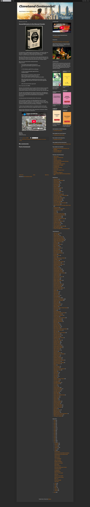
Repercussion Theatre (57, 358)
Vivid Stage (55, 408)
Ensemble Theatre (57, 282)
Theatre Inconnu (56, 396)
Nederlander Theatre (57, 326)
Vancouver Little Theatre (58, 406)
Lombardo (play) (56, 192)
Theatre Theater (56, 397)
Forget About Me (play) (57, 187)
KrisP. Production (57, 311)
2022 (55, 426)
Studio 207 (55, 377)
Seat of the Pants (57, 367)
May (55, 484)
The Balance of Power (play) (58, 208)
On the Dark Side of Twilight (58, 165)
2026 (55, 420)
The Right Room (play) (57, 216)
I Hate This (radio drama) (58, 191)
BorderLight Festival (57, 250)
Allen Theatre (56, 234)
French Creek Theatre (57, 289)
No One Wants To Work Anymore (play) (60, 195)
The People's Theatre (57, 389)
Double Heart (56, 186)
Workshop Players (57, 412)
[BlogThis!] (34, 138)
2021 (55, 427)
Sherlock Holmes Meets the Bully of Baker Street (62, 205)
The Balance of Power (57, 160)
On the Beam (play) (57, 196)
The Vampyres (56, 219)
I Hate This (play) (56, 190)
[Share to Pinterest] (37, 138)
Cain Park (55, 256)
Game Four (56, 474)
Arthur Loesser (57, 457)
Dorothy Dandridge (57, 480)
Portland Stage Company (58, 346)
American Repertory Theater (59, 238)
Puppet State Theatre (57, 352)
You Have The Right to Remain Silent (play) (61, 228)
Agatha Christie (57, 455)
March (56, 487)
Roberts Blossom (57, 465)
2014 (55, 437)
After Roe (55, 158)
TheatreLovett (56, 399)
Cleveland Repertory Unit (58, 271)
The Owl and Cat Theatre (58, 388)
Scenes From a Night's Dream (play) (60, 202)
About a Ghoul (56, 156)
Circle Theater (56, 266)
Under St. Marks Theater (58, 404)
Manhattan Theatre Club (58, 320)
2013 (55, 439)
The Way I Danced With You (58, 221)
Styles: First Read (57, 460)
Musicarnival (56, 322)
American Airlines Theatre (58, 236)
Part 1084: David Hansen (58, 130)
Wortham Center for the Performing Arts (61, 413)
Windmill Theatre (56, 411)
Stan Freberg (56, 464)
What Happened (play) (57, 227)
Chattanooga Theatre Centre (58, 264)
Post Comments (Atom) (28, 176)
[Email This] (32, 138)
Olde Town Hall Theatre (58, 335)
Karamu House (57, 451)
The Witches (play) (57, 222)
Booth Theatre (56, 249)
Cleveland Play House (57, 269)
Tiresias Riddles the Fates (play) (59, 226)
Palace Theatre (56, 338)
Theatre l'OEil (56, 398)
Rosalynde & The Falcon (58, 139)
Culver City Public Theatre (58, 276)
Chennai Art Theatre (57, 265)
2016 (55, 434)
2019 (55, 430)
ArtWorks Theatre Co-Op (58, 241)
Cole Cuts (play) (56, 185)
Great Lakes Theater (57, 297)
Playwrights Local (57, 343)
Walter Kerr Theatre (57, 409)
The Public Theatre (57, 391)
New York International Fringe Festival (60, 328)
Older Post (47, 174)
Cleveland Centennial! (37, 6)
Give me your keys (57, 295)
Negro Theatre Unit (57, 327)
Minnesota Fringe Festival (58, 321)
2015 (55, 436)
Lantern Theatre (56, 316)
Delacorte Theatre (57, 277)
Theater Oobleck (56, 393)
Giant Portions (56, 292)
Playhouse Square (57, 342)
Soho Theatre (56, 373)
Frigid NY (55, 290)
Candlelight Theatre (57, 259)
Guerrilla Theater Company (58, 300)
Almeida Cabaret (56, 235)
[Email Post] (31, 137)
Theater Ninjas (56, 392)
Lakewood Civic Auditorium (58, 315)
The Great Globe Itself (57, 162)
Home (34, 174)
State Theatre (56, 376)
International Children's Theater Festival (60, 307)
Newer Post (21, 174)
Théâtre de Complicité (57, 401)
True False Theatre (57, 403)
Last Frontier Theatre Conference (59, 317)
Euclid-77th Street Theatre (58, 284)
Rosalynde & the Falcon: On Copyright (61, 41)
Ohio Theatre (56, 331)
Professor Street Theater (58, 347)
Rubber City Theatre (57, 363)
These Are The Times (57, 223)
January (56, 490)
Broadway (55, 254)
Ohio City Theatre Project (58, 330)
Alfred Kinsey (24, 139)
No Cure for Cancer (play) (58, 194)
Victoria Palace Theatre (58, 407)
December (56, 443)
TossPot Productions (57, 402)
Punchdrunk (56, 351)
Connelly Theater (57, 274)
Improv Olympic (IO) (57, 305)
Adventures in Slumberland (58, 180)
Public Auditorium (57, 348)
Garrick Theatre (56, 291)
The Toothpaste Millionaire (58, 172)
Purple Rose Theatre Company (59, 353)
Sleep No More (56, 372)
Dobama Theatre (56, 279)
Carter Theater (56, 260)
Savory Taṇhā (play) (57, 201)
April (55, 486)
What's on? (56, 478)
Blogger (49, 499)
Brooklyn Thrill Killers (58, 461)
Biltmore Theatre (56, 246)
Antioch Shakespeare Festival (59, 240)
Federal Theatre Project (58, 285)
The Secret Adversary (57, 151)
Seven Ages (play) (57, 204)
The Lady (55, 212)
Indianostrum (56, 306)
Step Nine (55, 171)
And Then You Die (57, 182)
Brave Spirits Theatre (57, 251)
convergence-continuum (58, 416)
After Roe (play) (56, 181)
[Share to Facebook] (36, 138)
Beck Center (56, 245)
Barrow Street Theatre (57, 244)
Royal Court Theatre (57, 361)
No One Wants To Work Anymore (59, 163)
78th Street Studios (57, 233)
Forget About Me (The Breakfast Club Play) (61, 161)
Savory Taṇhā (56, 168)
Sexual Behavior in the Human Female (61, 454)
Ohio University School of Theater (59, 332)
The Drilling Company (57, 382)
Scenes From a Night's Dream (59, 170)
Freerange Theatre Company (59, 287)
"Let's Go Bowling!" (57, 458)
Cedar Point (56, 481)
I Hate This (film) (56, 189)
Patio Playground (57, 471)
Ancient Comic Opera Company (59, 239)
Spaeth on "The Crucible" (58, 475)
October (56, 446)
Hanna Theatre (56, 302)
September (57, 447)
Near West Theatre (57, 325)
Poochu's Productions (57, 345)
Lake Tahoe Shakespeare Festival (59, 312)
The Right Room (56, 166)
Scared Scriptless (57, 366)
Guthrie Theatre (56, 301)
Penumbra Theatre (57, 341)
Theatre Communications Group (59, 394)
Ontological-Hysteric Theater (59, 337)
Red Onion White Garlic (58, 199)
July (55, 450)
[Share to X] (35, 138)
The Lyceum (56, 386)
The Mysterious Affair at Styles (59, 135)
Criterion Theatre (57, 275)
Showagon (55, 371)
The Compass (56, 381)
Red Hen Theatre (56, 356)
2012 (55, 440)
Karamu (55, 310)
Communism (29, 139)
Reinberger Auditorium (58, 357)
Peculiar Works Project (58, 340)
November (56, 444)
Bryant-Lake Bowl (57, 255)
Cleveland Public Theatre (58, 270)
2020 (55, 429)
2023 (55, 424)
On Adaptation (56, 470)
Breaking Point (56, 184)
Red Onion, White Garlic (58, 150)
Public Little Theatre (57, 350)
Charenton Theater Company (59, 261)
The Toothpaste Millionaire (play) (59, 218)
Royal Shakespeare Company (59, 362)
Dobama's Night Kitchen (58, 280)
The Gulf (55, 211)
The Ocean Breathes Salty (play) (59, 214)
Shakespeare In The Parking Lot (59, 368)
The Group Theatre (57, 383)
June (56, 483)
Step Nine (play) (56, 207)
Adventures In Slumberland (58, 157)
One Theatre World (57, 336)
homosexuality (33, 139)
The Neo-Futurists (57, 387)
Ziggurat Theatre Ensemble (58, 414)
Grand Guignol (56, 296)
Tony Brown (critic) (57, 468)
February (56, 489)
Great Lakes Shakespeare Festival (60, 467)
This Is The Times (57, 224)
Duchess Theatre (57, 281)
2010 (55, 492)
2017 (55, 433)
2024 (55, 423)
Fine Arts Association (57, 286)
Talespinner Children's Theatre (59, 378)
